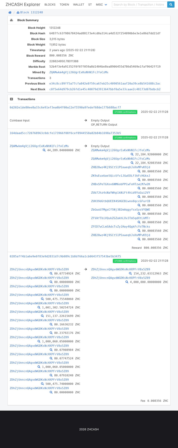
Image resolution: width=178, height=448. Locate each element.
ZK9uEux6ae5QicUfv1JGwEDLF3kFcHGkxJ (120, 175)
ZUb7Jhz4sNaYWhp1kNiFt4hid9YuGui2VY (120, 192)
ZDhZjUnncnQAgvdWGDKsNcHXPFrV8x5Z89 (39, 269)
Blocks (49, 4)
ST (90, 4)
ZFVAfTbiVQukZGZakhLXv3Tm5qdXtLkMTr (120, 218)
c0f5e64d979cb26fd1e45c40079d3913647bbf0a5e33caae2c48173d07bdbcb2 (105, 89)
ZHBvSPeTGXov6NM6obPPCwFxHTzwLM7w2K (120, 184)
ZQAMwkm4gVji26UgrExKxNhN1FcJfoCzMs (78, 72)
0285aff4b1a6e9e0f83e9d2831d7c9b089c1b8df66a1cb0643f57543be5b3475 (65, 256)
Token (64, 4)
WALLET (78, 4)
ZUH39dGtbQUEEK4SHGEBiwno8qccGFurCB (120, 201)
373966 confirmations (125, 112)
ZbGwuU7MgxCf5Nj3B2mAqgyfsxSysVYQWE (120, 209)
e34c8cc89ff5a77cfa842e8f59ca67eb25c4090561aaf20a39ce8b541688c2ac (105, 83)
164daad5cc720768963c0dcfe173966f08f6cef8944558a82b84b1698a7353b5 (65, 133)
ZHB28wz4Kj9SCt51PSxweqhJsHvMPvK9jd (120, 167)
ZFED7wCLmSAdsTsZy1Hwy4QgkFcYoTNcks (120, 226)
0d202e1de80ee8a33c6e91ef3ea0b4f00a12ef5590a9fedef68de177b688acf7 (65, 107)
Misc (99, 4)
